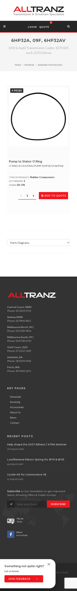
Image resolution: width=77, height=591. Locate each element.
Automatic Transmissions (50, 64)
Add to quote (55, 195)
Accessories (17, 407)
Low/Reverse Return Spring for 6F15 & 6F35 (35, 459)
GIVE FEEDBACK (19, 578)
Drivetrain (29, 64)
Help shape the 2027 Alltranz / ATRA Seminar (37, 444)
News (13, 417)
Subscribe (58, 504)
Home (18, 64)
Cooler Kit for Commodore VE (26, 474)
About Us (15, 412)
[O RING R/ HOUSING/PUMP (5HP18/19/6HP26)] (38, 116)
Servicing (15, 401)
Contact (14, 422)
